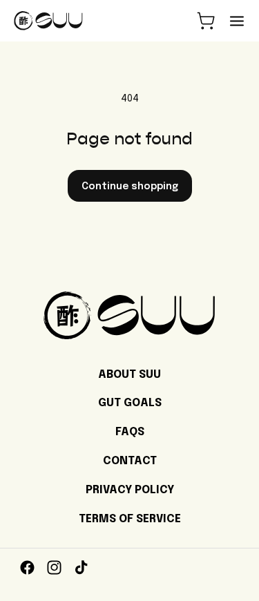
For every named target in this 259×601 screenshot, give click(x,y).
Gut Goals (130, 403)
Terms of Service (130, 519)
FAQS (129, 432)
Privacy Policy (130, 490)
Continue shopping (129, 186)
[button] (206, 21)
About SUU (129, 375)
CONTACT (130, 461)
